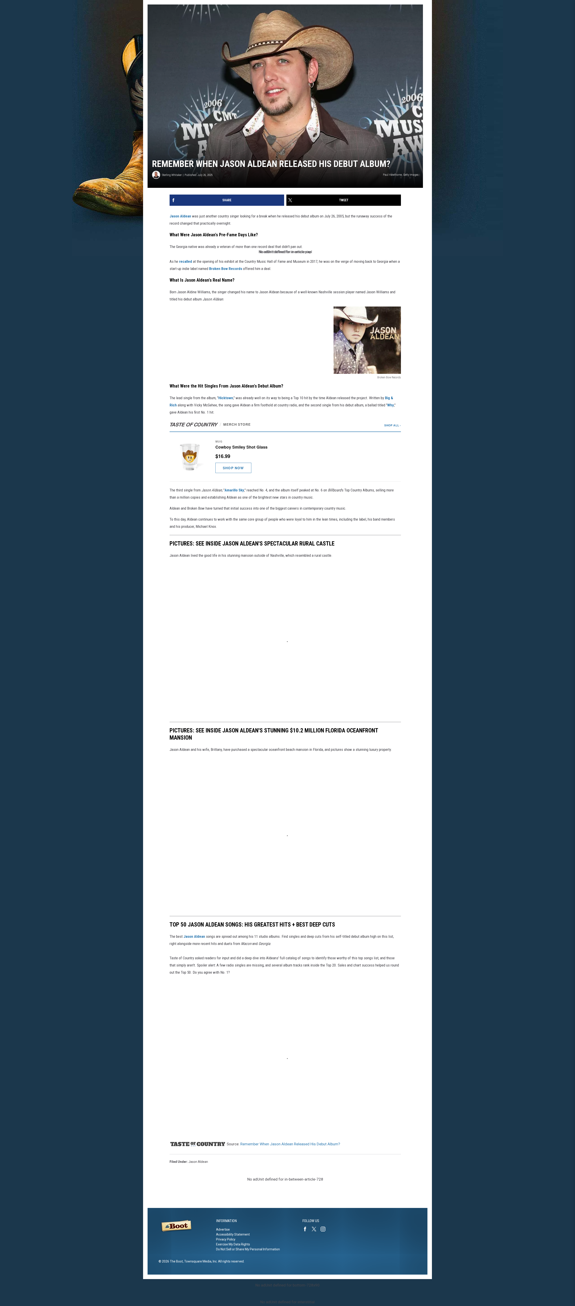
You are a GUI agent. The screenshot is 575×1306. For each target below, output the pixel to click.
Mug (218, 441)
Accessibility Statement (233, 1234)
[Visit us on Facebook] (306, 1229)
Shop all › (392, 425)
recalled (185, 261)
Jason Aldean (180, 216)
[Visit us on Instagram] (324, 1229)
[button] (285, 457)
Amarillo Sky (234, 490)
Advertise (223, 1229)
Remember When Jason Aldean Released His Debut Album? (290, 1144)
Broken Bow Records (225, 268)
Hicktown (225, 398)
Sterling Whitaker (172, 175)
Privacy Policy (225, 1239)
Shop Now (233, 467)
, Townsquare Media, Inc (200, 1261)
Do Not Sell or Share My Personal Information (248, 1249)
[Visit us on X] (315, 1229)
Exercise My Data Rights (233, 1244)
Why (390, 405)
